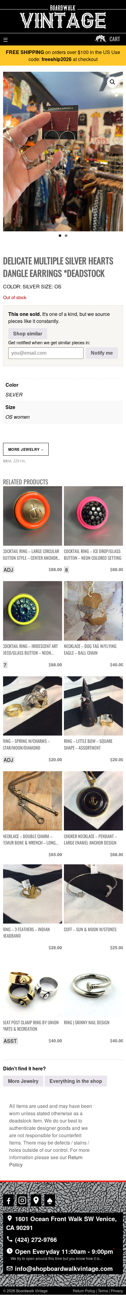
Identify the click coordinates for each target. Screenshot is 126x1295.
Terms (103, 1290)
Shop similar (27, 333)
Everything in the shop (76, 1080)
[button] (112, 82)
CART (114, 39)
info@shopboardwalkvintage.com (63, 1268)
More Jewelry (25, 449)
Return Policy (84, 1290)
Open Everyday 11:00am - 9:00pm (63, 1253)
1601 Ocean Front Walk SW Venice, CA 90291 (61, 1223)
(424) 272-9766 (35, 1239)
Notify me (102, 353)
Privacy (117, 1290)
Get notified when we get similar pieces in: (49, 342)
